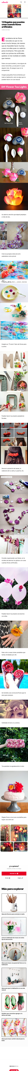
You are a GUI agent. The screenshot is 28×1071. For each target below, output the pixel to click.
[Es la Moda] (5, 2)
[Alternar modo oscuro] (24, 2)
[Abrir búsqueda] (21, 2)
